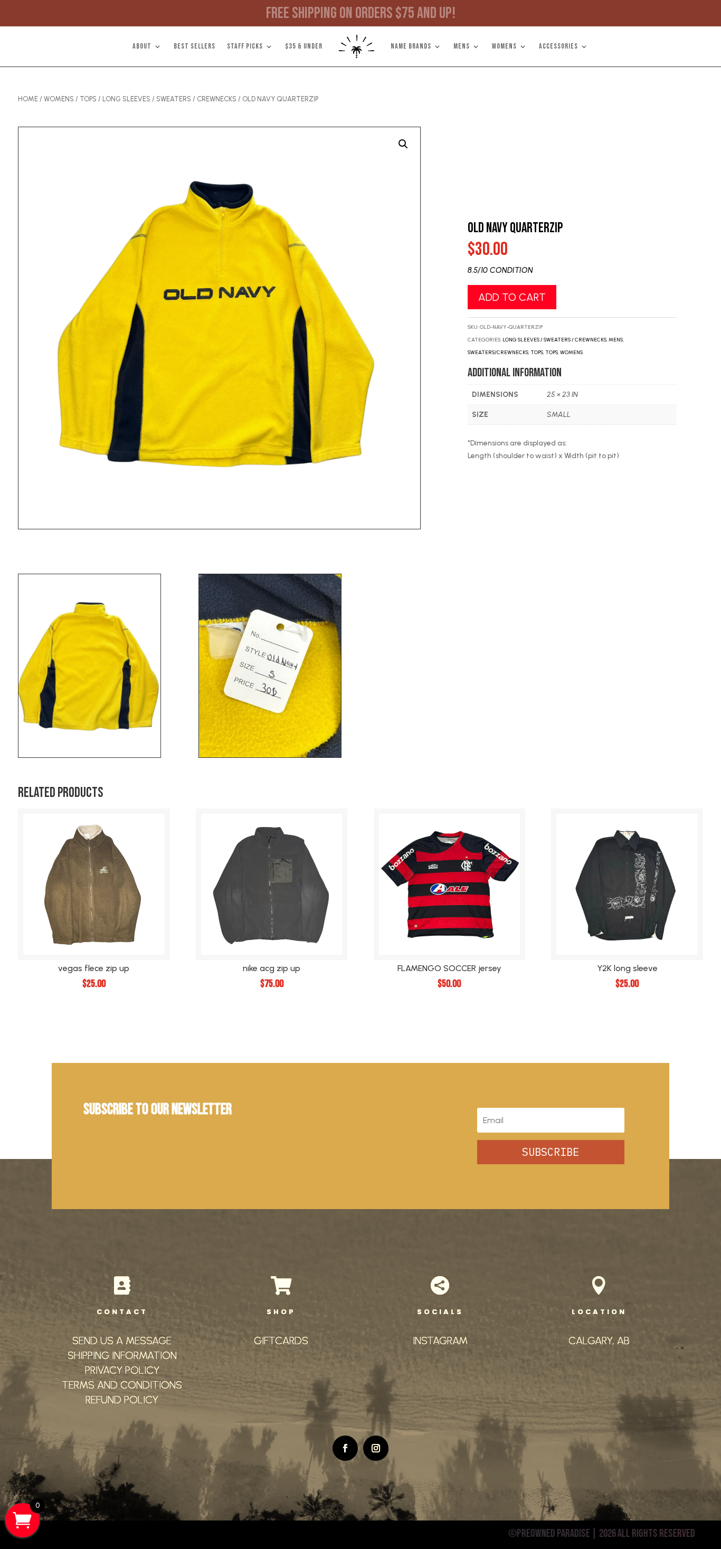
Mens (616, 339)
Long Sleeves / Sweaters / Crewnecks (169, 99)
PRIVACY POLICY (122, 1370)
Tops (88, 99)
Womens (59, 99)
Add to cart (512, 297)
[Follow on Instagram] (375, 1448)
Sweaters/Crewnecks (498, 352)
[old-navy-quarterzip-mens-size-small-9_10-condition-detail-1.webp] (270, 754)
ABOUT (141, 46)
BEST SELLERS (194, 46)
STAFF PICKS (245, 46)
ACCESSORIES (558, 46)
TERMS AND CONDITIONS (122, 1385)
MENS (461, 46)
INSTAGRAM (440, 1340)
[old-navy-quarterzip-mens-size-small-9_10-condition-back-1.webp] (89, 754)
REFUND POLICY (122, 1399)
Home (28, 99)
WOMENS (504, 46)
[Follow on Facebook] (345, 1448)
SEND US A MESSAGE (122, 1340)
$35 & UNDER (303, 46)
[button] (403, 144)
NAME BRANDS (411, 46)
